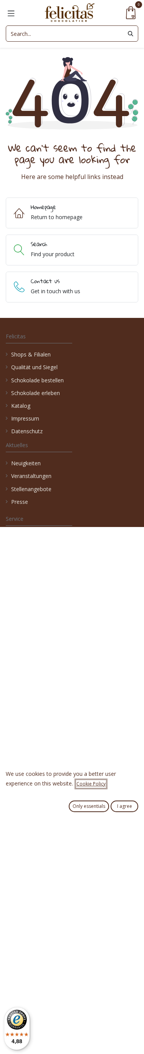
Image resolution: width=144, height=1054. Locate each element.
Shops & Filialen (31, 354)
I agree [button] (124, 806)
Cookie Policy (91, 783)
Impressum (25, 418)
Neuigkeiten (26, 463)
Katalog (20, 405)
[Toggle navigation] (11, 12)
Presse (19, 501)
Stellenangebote (32, 489)
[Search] (130, 33)
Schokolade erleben (35, 393)
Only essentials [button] (89, 806)
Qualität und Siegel (34, 367)
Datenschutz (27, 431)
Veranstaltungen (31, 476)
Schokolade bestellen (37, 380)
